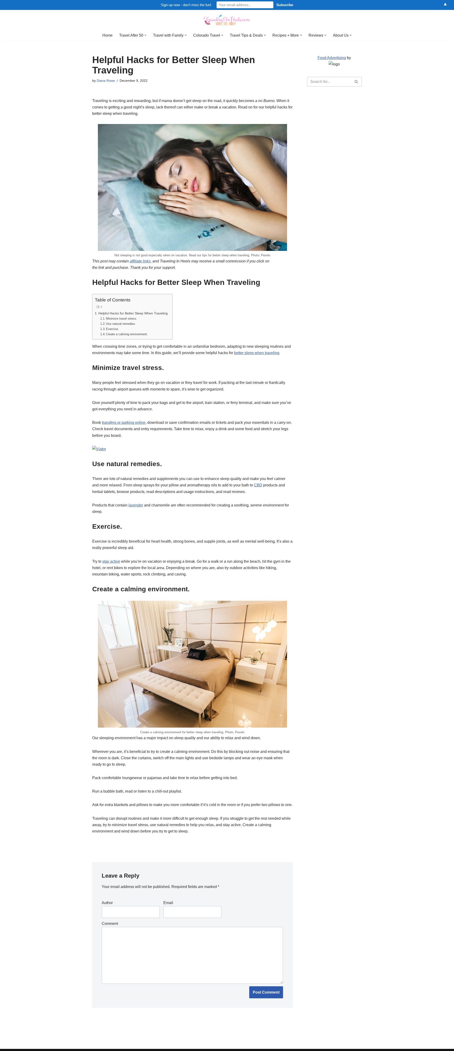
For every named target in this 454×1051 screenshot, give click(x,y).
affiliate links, (141, 261)
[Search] (356, 82)
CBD (258, 485)
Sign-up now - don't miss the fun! (186, 5)
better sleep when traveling (256, 353)
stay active (111, 561)
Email (168, 903)
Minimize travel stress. (121, 318)
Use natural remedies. (121, 324)
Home (107, 35)
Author (107, 903)
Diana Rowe (106, 80)
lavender (135, 505)
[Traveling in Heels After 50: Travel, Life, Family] (227, 20)
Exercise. (112, 329)
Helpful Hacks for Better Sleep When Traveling (133, 313)
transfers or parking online (123, 422)
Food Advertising (332, 58)
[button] (145, 35)
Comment (110, 924)
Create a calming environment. (127, 334)
